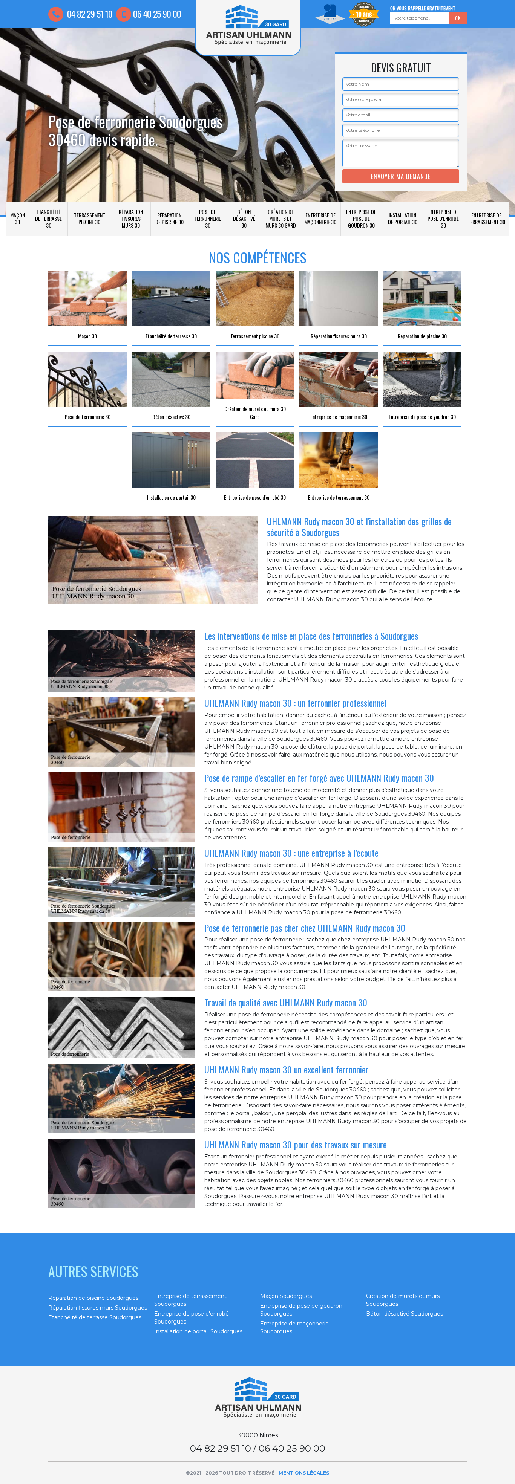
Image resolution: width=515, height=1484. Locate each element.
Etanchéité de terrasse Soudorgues (94, 1317)
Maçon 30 (17, 218)
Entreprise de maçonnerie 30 (320, 218)
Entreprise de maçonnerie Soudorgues (294, 1327)
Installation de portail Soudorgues (198, 1331)
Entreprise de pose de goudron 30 (361, 218)
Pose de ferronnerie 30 (208, 218)
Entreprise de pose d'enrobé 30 (443, 218)
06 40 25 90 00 (157, 13)
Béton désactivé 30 (244, 218)
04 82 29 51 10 (88, 13)
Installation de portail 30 (402, 218)
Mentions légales (304, 1473)
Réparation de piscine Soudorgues (93, 1297)
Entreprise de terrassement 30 (486, 218)
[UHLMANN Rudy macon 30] (257, 1397)
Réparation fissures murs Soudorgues (97, 1307)
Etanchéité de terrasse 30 (48, 218)
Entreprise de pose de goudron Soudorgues (301, 1309)
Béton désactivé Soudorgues (404, 1313)
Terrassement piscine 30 (89, 218)
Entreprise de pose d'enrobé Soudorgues (191, 1317)
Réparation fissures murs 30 (131, 218)
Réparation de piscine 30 (169, 218)
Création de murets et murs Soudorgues (403, 1300)
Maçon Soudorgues (286, 1296)
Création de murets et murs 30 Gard (280, 218)
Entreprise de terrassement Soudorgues (190, 1300)
